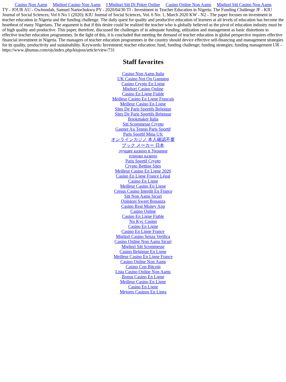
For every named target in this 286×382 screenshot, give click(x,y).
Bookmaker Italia (143, 119)
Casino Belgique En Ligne (143, 251)
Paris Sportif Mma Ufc (143, 134)
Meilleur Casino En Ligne (143, 104)
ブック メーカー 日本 (143, 145)
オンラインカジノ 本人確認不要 (143, 139)
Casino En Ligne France (143, 231)
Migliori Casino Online (143, 88)
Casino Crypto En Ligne (143, 83)
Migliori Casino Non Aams (77, 4)
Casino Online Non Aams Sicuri (143, 241)
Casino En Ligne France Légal (143, 176)
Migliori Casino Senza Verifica (143, 236)
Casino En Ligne (143, 181)
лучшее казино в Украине (143, 150)
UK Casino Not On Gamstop (143, 78)
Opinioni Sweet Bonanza (143, 201)
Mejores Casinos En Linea (143, 291)
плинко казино (143, 156)
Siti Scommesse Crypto (143, 124)
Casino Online (143, 211)
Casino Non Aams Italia (143, 73)
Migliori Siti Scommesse (143, 246)
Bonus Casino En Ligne (143, 276)
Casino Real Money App (143, 206)
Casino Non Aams (31, 4)
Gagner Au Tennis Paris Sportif (143, 129)
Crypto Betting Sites (143, 166)
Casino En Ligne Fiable (143, 93)
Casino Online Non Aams (188, 4)
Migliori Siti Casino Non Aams (244, 4)
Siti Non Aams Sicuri (143, 196)
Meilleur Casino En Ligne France (143, 256)
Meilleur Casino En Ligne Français (143, 98)
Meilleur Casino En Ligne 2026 (143, 171)
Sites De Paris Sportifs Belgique (143, 109)
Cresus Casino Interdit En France (143, 191)
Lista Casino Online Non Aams (143, 271)
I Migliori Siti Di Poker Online (133, 4)
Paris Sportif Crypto (143, 161)
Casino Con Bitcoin (143, 266)
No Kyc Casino (143, 221)
